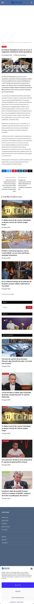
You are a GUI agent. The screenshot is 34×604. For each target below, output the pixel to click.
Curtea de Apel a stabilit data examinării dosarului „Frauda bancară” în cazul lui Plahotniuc (16, 394)
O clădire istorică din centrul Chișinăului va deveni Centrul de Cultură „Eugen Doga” (16, 222)
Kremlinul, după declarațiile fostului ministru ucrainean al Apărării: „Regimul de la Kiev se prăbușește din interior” (16, 493)
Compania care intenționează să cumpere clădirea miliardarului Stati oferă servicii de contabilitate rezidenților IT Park (25, 184)
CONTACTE (5, 543)
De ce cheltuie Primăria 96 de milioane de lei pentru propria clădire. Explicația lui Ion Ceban (17, 283)
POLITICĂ (4, 46)
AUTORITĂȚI (5, 340)
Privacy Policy (20, 602)
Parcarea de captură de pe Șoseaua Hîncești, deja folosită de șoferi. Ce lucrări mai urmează (17, 361)
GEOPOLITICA (5, 472)
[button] (31, 568)
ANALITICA (5, 517)
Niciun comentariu (20, 55)
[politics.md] (17, 2)
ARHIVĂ (4, 536)
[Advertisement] (17, 23)
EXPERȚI (4, 523)
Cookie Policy (13, 602)
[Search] (31, 2)
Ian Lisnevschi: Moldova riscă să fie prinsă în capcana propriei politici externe (17, 461)
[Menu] (3, 2)
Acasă (3, 42)
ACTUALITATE (5, 373)
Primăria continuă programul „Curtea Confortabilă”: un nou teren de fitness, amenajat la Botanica (16, 253)
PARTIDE (4, 539)
